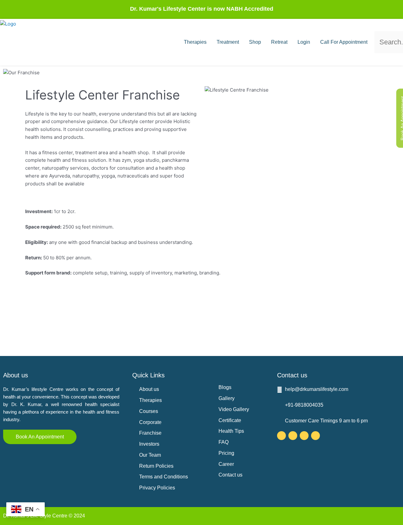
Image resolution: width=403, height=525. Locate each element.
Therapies (195, 42)
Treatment (228, 42)
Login (304, 42)
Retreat (279, 42)
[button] (379, 27)
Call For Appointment (343, 42)
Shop (255, 42)
